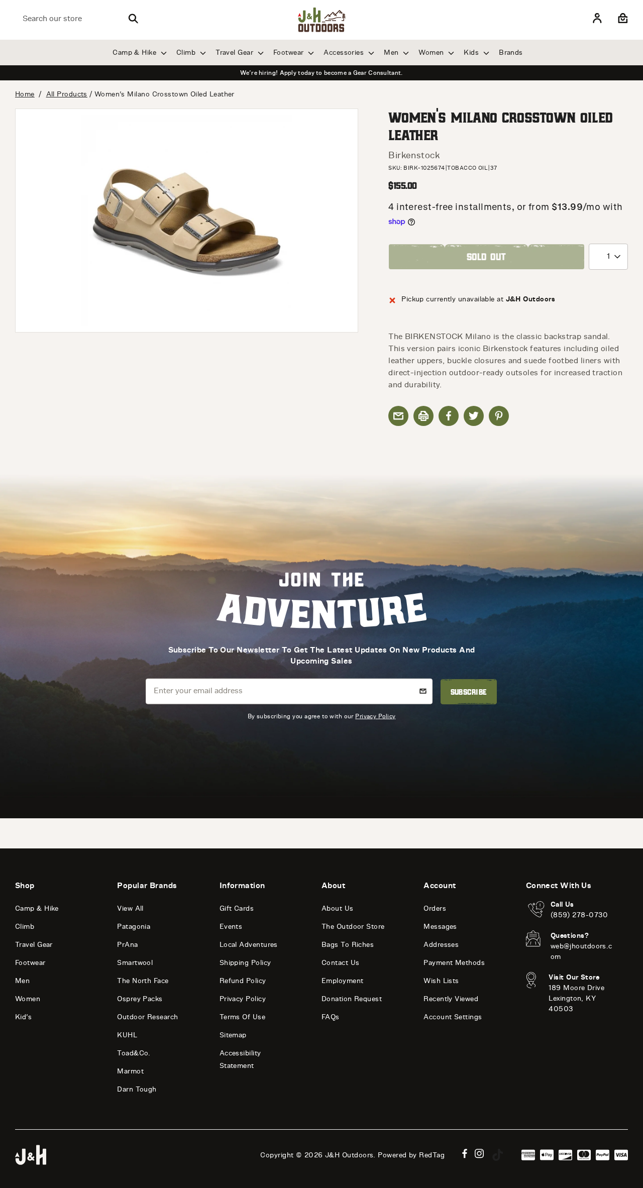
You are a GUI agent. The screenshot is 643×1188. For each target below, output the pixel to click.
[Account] (597, 19)
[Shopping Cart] (621, 19)
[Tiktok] (498, 1155)
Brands (511, 52)
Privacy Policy (375, 716)
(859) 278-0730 (579, 915)
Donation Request (352, 999)
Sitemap (233, 1035)
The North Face (142, 981)
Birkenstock (414, 155)
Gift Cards (237, 908)
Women (432, 52)
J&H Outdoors (349, 1155)
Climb (187, 52)
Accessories (345, 52)
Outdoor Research (147, 1017)
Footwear (289, 52)
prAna (127, 944)
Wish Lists (441, 981)
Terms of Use (242, 1017)
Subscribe (469, 692)
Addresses (441, 944)
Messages (440, 926)
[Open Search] (133, 18)
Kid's (23, 1017)
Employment (343, 981)
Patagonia (133, 926)
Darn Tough (137, 1089)
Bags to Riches (348, 944)
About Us (338, 908)
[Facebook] (464, 1153)
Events (231, 926)
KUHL (127, 1035)
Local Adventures (249, 944)
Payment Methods (454, 962)
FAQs (331, 1017)
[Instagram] (479, 1153)
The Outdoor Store (353, 926)
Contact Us (341, 962)
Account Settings (452, 1017)
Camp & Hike (135, 52)
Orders (434, 908)
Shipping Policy (245, 962)
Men (392, 52)
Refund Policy (243, 981)
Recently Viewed (450, 999)
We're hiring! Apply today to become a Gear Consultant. (321, 73)
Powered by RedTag (411, 1155)
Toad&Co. (134, 1053)
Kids (472, 52)
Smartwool (135, 962)
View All (130, 908)
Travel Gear (235, 52)
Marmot (130, 1071)
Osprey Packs (139, 999)
